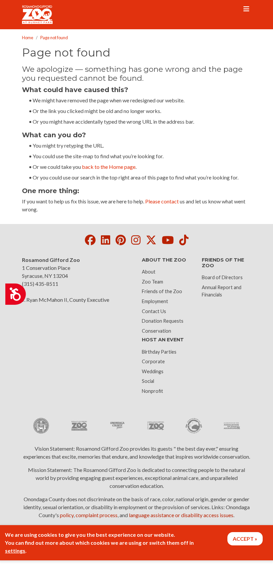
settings (15, 550)
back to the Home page (109, 167)
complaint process (97, 515)
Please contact (162, 201)
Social (148, 381)
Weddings (152, 371)
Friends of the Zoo (162, 291)
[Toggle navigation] (246, 9)
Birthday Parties (159, 352)
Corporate (153, 361)
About (148, 272)
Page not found (54, 37)
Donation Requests (162, 321)
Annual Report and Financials (221, 290)
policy (67, 515)
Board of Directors (222, 277)
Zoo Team (152, 281)
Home (27, 37)
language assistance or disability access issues (181, 515)
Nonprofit (152, 391)
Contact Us (154, 311)
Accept (243, 538)
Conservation (156, 331)
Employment (155, 301)
